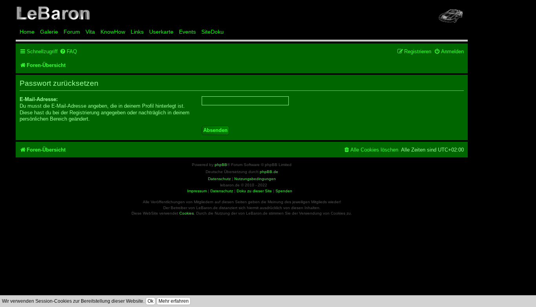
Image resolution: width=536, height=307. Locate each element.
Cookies (186, 213)
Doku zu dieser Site (254, 191)
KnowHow (112, 32)
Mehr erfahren (174, 301)
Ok (150, 301)
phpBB (221, 165)
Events (187, 32)
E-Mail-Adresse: (39, 99)
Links (137, 32)
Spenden (283, 191)
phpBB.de (269, 172)
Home (27, 32)
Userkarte (161, 32)
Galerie (49, 32)
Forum (72, 32)
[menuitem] (68, 51)
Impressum (197, 191)
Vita (90, 32)
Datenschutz (221, 191)
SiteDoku (212, 32)
